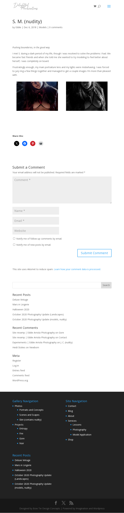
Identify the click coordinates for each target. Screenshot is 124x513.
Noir (21, 443)
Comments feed (20, 375)
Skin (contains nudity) (30, 419)
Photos (18, 405)
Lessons (77, 424)
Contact (63, 337)
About (71, 415)
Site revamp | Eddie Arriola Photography (33, 332)
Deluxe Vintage (20, 299)
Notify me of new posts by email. (33, 244)
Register (16, 360)
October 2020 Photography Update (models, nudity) (39, 319)
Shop (70, 439)
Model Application (82, 434)
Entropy (23, 428)
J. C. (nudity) (67, 342)
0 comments (55, 27)
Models (43, 27)
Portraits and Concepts (31, 409)
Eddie (18, 27)
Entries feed (18, 370)
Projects (19, 424)
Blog (70, 410)
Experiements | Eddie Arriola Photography (34, 342)
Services (72, 420)
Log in (15, 365)
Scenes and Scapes (29, 414)
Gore (61, 332)
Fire (21, 433)
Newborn (34, 347)
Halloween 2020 (20, 309)
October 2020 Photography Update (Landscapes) (38, 314)
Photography (79, 429)
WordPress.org (20, 380)
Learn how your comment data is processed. (77, 269)
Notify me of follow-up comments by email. (39, 238)
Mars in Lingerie (20, 304)
